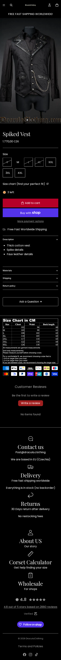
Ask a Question (30, 302)
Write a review (30, 403)
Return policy (9, 286)
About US (30, 540)
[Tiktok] (36, 655)
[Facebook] (25, 655)
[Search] (11, 5)
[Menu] (4, 5)
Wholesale (30, 583)
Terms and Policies (30, 646)
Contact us (31, 446)
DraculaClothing (34, 638)
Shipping (7, 278)
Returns (30, 503)
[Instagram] (30, 655)
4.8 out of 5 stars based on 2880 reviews (30, 607)
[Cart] (57, 5)
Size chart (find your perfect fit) (24, 184)
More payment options (30, 221)
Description (8, 239)
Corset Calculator (30, 562)
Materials (7, 270)
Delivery (31, 475)
